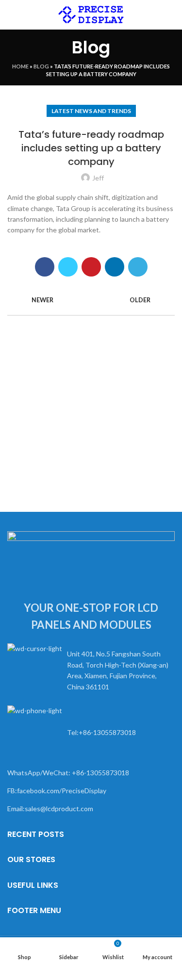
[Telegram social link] (138, 267)
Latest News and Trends (91, 110)
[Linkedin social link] (114, 267)
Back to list (91, 300)
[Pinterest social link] (91, 267)
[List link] (91, 670)
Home (20, 66)
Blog (41, 66)
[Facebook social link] (44, 267)
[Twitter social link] (68, 267)
